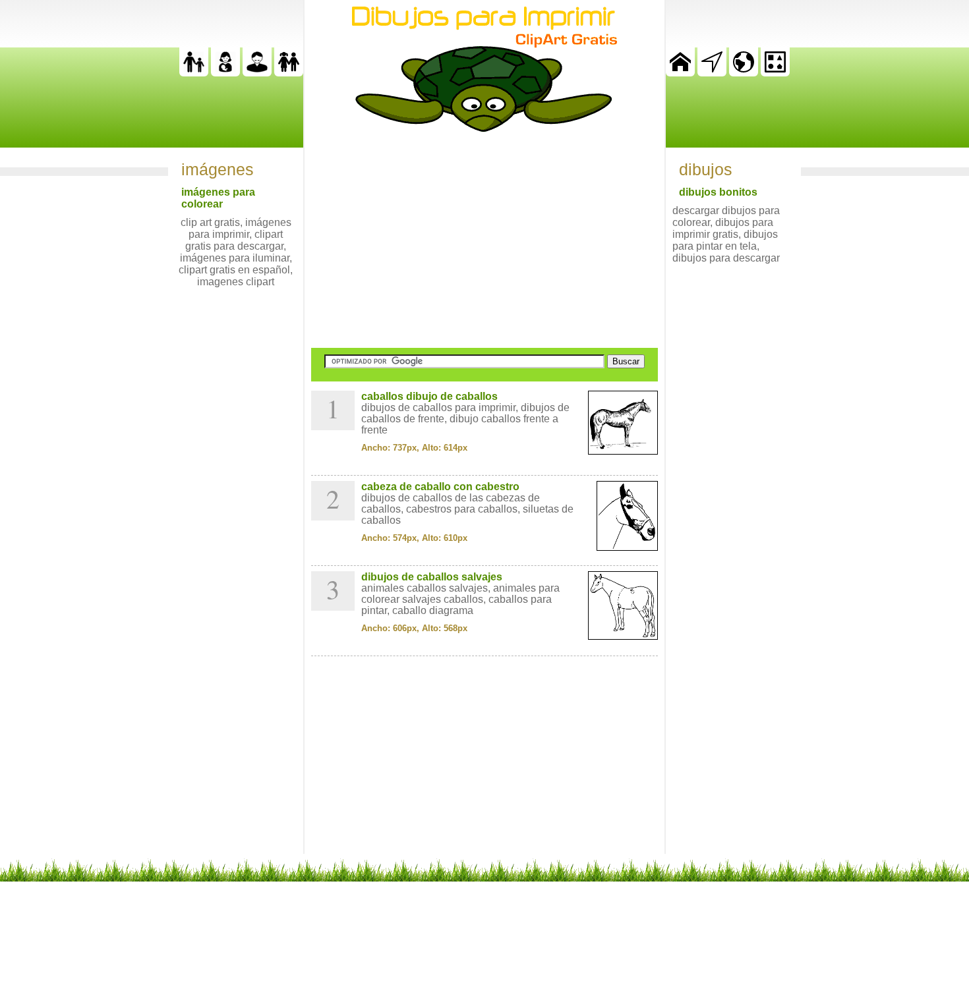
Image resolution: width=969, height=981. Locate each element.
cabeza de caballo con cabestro (440, 486)
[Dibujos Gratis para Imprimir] (680, 72)
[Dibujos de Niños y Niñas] (288, 72)
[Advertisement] (484, 240)
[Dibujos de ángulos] (711, 72)
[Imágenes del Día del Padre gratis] (193, 72)
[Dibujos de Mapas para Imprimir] (743, 72)
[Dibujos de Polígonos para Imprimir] (775, 72)
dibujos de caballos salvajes (431, 576)
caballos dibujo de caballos (429, 396)
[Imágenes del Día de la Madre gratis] (225, 72)
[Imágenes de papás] (257, 72)
